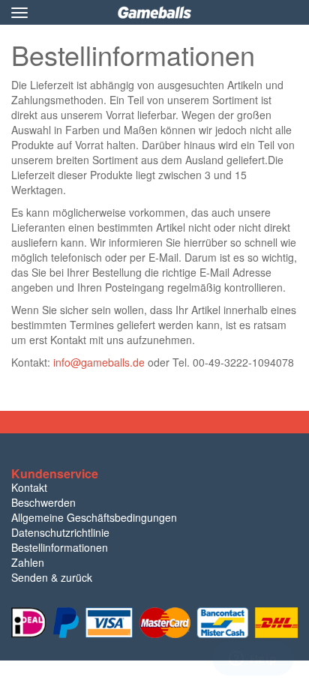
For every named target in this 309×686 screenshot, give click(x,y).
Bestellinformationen (59, 547)
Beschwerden (43, 502)
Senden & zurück (51, 577)
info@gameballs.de (99, 362)
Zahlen (27, 562)
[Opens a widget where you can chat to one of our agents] (253, 660)
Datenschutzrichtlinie (60, 532)
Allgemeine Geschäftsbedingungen (94, 517)
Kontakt (29, 487)
